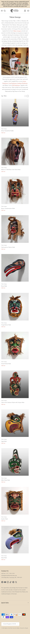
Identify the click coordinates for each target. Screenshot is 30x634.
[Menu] (2, 11)
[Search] (5, 11)
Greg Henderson (12, 83)
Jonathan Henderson (22, 83)
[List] (28, 96)
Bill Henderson (16, 85)
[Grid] (25, 96)
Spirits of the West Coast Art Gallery (12, 628)
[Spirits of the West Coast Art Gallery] (15, 10)
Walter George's (17, 31)
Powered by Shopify (24, 628)
